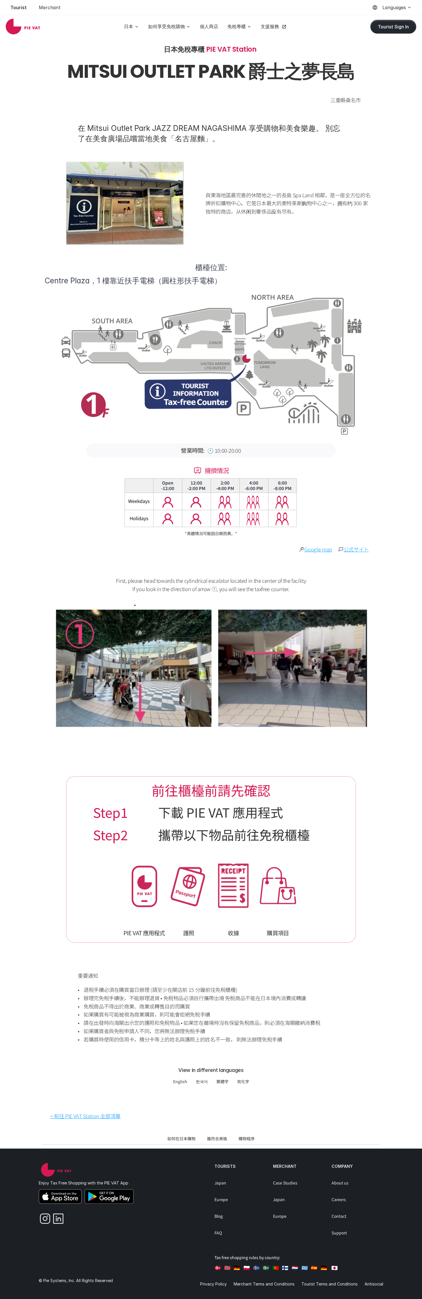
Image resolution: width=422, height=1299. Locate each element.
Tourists (225, 1166)
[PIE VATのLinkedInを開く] (56, 1217)
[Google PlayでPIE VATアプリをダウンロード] (109, 1196)
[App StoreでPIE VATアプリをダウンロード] (60, 1196)
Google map (318, 549)
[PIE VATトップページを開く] (56, 1170)
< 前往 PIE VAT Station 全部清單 (85, 1116)
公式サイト (356, 549)
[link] (23, 26)
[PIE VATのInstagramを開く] (43, 1217)
